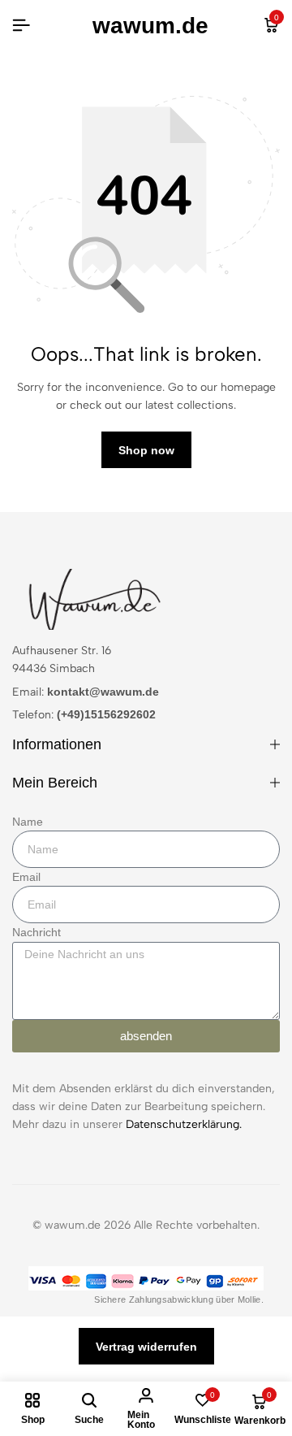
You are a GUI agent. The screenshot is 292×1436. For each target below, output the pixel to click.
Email (26, 876)
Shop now (146, 450)
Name (27, 821)
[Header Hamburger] (21, 25)
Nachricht (36, 932)
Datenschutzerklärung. (184, 1124)
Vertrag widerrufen (146, 1346)
